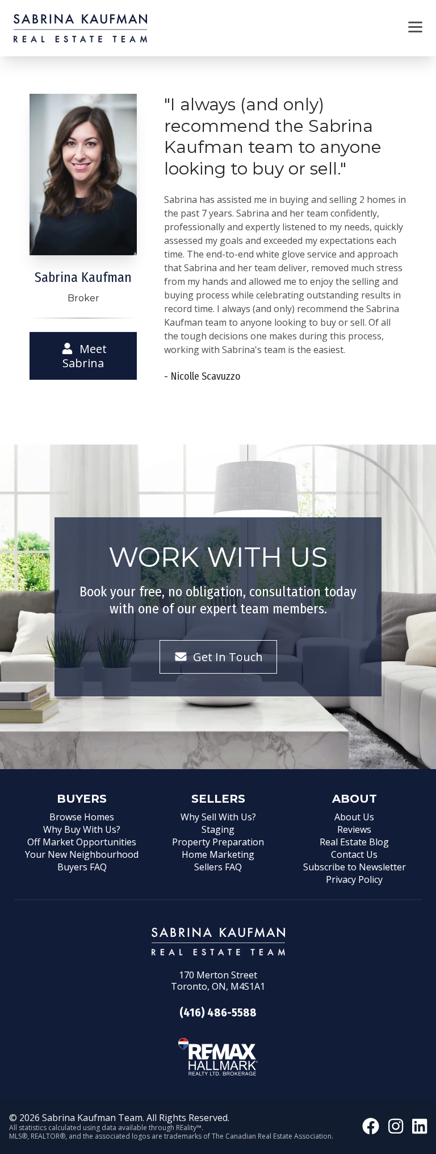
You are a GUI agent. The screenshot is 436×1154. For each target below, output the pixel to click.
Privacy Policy (354, 879)
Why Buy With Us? (81, 829)
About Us (354, 817)
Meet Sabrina (84, 356)
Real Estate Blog (354, 842)
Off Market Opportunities (81, 842)
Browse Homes (81, 817)
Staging (218, 829)
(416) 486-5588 (218, 1012)
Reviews (354, 829)
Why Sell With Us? (218, 817)
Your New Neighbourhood (82, 854)
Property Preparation (218, 842)
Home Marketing (218, 854)
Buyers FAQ (82, 867)
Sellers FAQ (218, 867)
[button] (415, 28)
